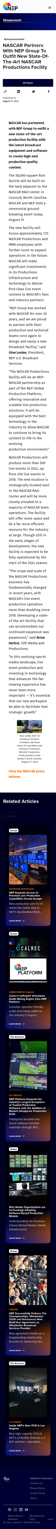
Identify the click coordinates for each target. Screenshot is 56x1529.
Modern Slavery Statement (15, 1517)
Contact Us (36, 1483)
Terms (33, 1498)
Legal (50, 1519)
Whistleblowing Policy (37, 1517)
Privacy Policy (37, 1488)
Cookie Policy (37, 1493)
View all (10, 816)
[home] (10, 7)
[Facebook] (9, 1509)
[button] (50, 7)
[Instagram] (15, 1509)
